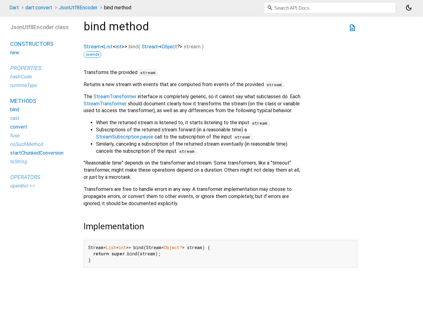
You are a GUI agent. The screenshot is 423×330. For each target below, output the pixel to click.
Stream (92, 46)
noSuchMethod (26, 144)
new (14, 53)
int (119, 46)
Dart (14, 8)
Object (169, 46)
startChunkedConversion (36, 153)
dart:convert (38, 8)
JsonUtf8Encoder (78, 8)
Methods (23, 101)
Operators (25, 177)
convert (18, 127)
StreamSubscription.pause (124, 137)
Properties (25, 68)
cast (14, 118)
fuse (15, 136)
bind (14, 110)
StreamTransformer (115, 96)
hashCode (21, 77)
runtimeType (23, 86)
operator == (22, 186)
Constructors (32, 44)
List (108, 46)
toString (18, 162)
